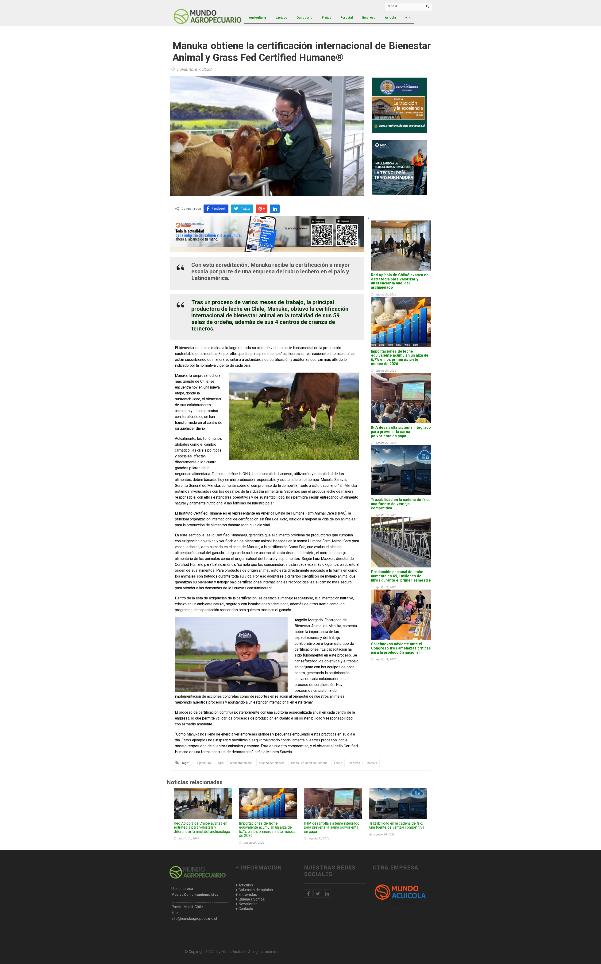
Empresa (368, 17)
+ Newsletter (246, 904)
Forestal (347, 17)
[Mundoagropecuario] (196, 13)
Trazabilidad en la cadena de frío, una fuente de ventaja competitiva (400, 503)
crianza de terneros (272, 763)
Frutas (326, 17)
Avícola (390, 17)
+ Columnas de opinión (254, 890)
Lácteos (281, 17)
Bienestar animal (241, 763)
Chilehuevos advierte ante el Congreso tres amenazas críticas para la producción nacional (401, 648)
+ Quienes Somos (250, 899)
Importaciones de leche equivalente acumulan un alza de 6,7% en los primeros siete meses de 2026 (399, 357)
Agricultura (257, 17)
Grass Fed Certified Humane (309, 763)
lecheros (354, 763)
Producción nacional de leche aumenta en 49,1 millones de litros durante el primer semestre (401, 576)
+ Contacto (244, 908)
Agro (220, 763)
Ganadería (304, 17)
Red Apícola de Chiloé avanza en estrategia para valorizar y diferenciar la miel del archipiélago (399, 281)
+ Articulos (244, 885)
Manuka (372, 763)
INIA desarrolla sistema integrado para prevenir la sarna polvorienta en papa (401, 431)
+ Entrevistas (246, 894)
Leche (338, 763)
